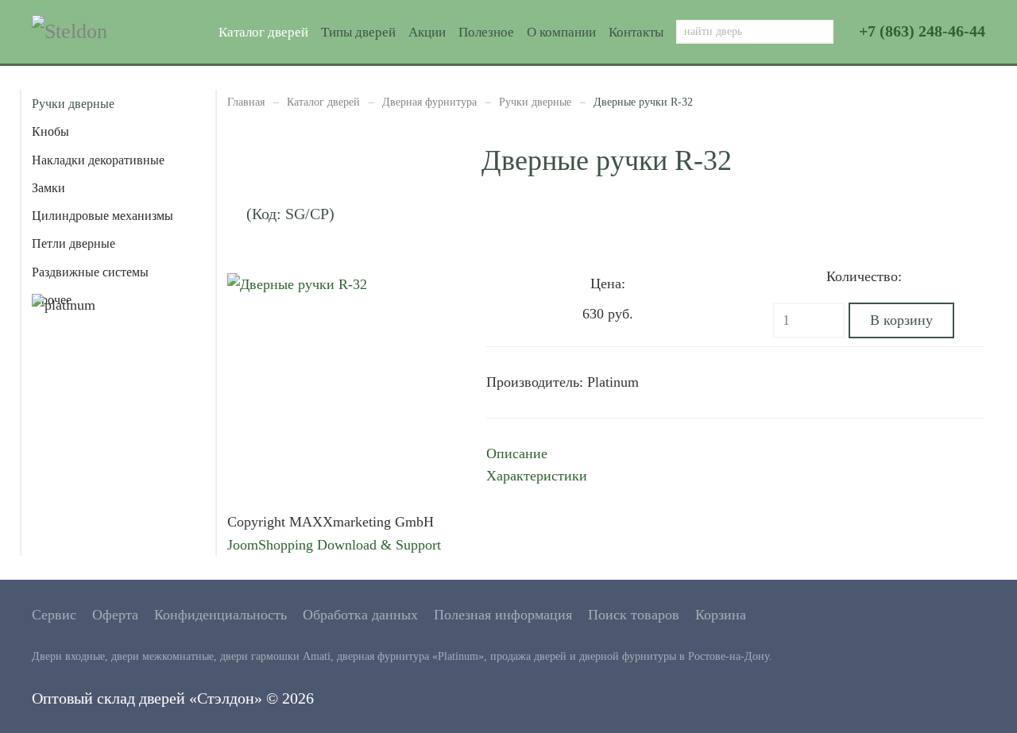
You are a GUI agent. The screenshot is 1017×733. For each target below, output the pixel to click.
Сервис (54, 615)
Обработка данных (360, 615)
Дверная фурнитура (429, 102)
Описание (516, 453)
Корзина (720, 615)
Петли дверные (73, 243)
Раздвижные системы (90, 272)
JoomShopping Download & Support (334, 545)
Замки (48, 188)
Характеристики (536, 476)
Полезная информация (503, 615)
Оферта (115, 615)
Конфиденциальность (220, 615)
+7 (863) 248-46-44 (922, 31)
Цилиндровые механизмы (102, 215)
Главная (246, 102)
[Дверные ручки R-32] (297, 283)
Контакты (636, 32)
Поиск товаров (633, 615)
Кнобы (50, 131)
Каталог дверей (263, 32)
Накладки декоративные (98, 160)
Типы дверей (358, 32)
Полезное (486, 32)
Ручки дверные (535, 102)
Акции (427, 32)
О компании (561, 32)
